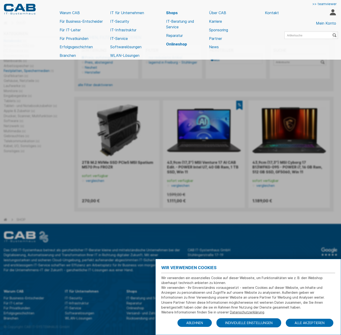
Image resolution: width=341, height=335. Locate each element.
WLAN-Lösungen (124, 55)
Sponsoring (218, 30)
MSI (216, 60)
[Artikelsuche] (335, 35)
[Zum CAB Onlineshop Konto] (332, 13)
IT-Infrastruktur (123, 30)
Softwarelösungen (126, 47)
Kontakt (272, 12)
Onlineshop (176, 44)
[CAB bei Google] (329, 252)
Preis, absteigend (99, 62)
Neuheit (91, 67)
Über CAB (217, 12)
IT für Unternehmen (127, 12)
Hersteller (92, 72)
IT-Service (119, 38)
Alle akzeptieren (310, 323)
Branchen (68, 55)
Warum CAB (70, 12)
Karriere (215, 21)
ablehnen (194, 323)
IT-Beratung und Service (180, 24)
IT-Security (119, 21)
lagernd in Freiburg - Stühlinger (173, 62)
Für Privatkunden (74, 38)
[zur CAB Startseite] (20, 9)
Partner (215, 38)
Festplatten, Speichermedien (29, 71)
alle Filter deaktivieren (95, 85)
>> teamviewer (324, 4)
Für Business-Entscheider (81, 21)
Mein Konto (326, 23)
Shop (21, 220)
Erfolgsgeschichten (76, 47)
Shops (172, 12)
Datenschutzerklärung (247, 312)
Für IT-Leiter (70, 30)
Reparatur (174, 35)
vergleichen (94, 181)
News (214, 47)
